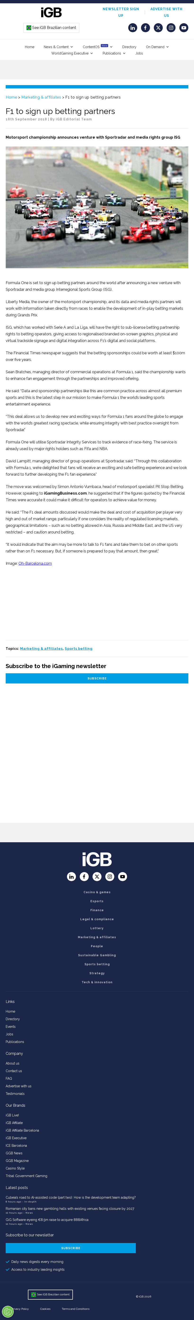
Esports (97, 901)
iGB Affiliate (14, 1123)
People (97, 946)
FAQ (9, 1078)
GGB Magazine (17, 1161)
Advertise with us (18, 1086)
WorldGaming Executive (69, 53)
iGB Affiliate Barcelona (22, 1130)
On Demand (155, 47)
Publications (112, 53)
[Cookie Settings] (8, 1312)
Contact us (14, 1071)
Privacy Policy (20, 1309)
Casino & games (97, 892)
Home (29, 47)
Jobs (139, 53)
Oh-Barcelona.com (35, 563)
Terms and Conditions (75, 1309)
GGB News (14, 1153)
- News (28, 1212)
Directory (129, 47)
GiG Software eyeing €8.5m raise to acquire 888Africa (47, 1220)
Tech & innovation (97, 982)
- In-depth (29, 1201)
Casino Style (15, 1168)
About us (12, 1063)
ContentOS (95, 46)
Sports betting (79, 649)
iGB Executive (16, 1138)
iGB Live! (12, 1115)
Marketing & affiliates (41, 97)
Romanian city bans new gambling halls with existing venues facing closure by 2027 (70, 1209)
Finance (97, 910)
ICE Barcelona (16, 1145)
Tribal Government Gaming (26, 1176)
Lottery (97, 928)
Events (11, 1027)
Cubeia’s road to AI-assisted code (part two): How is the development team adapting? (71, 1197)
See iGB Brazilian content (51, 27)
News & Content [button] (56, 47)
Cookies (45, 1309)
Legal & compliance (97, 919)
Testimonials (15, 1094)
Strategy (97, 973)
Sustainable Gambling (97, 955)
